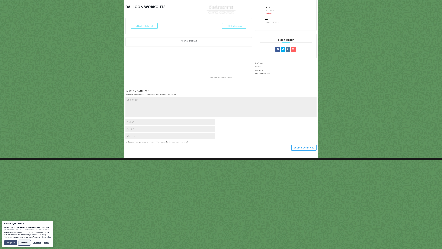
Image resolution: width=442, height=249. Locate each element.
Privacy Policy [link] (46, 237)
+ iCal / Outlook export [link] (234, 26)
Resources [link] (223, 20)
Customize (37, 243)
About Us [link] (195, 20)
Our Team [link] (259, 63)
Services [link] (209, 20)
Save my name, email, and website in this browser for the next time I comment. (158, 142)
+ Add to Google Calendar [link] (144, 26)
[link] (221, 9)
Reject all (24, 243)
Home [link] (185, 20)
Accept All (11, 243)
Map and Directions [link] (262, 74)
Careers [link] (236, 20)
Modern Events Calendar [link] (224, 77)
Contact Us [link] (251, 20)
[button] (304, 148)
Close (46, 243)
